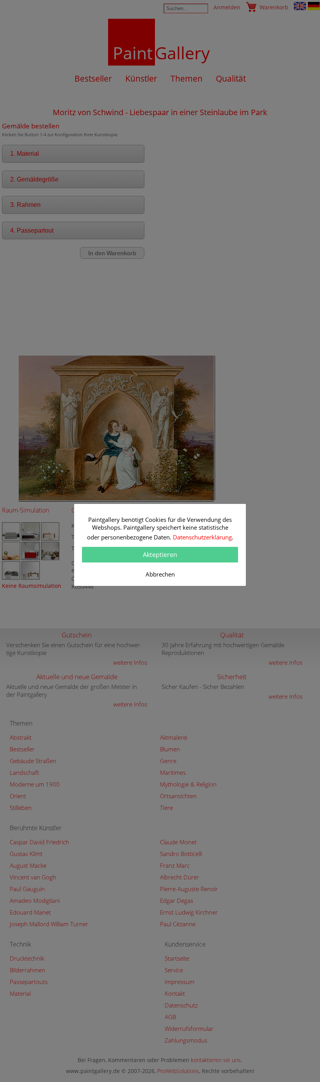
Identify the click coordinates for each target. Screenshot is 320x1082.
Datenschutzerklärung (202, 537)
